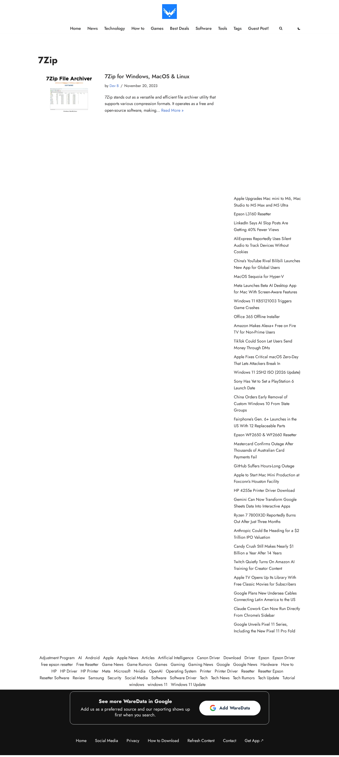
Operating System (181, 671)
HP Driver (68, 671)
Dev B (114, 85)
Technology (114, 28)
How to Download (163, 741)
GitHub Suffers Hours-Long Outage (264, 466)
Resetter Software (54, 678)
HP (54, 671)
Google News (245, 664)
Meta (106, 671)
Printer (205, 671)
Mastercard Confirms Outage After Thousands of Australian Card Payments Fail (263, 450)
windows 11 (157, 685)
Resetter (248, 671)
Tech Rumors (244, 678)
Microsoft (122, 671)
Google (223, 664)
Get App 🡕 (254, 741)
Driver (249, 658)
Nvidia (140, 671)
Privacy (133, 741)
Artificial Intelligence (175, 658)
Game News (112, 664)
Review (79, 678)
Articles (148, 658)
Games (157, 28)
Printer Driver (226, 671)
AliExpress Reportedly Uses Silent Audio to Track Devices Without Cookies (262, 245)
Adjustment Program (57, 658)
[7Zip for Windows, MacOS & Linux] (69, 93)
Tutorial (288, 678)
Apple (108, 658)
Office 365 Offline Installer (257, 317)
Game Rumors (139, 664)
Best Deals (179, 28)
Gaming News (200, 664)
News (92, 28)
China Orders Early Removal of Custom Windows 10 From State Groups (261, 403)
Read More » (172, 110)
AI (80, 658)
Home (75, 28)
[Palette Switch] (299, 28)
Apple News (127, 658)
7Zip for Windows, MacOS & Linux (147, 76)
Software (204, 28)
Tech (204, 678)
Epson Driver (284, 658)
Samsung (96, 678)
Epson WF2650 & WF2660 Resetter (265, 435)
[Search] (280, 28)
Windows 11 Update (188, 685)
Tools (222, 28)
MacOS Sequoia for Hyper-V (259, 276)
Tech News (220, 678)
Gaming (178, 664)
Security (114, 678)
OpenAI (155, 671)
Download (232, 658)
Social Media (136, 678)
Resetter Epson (270, 671)
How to (137, 28)
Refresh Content (200, 741)
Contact (229, 741)
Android (92, 658)
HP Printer (89, 671)
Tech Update (268, 678)
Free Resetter (87, 664)
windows (136, 685)
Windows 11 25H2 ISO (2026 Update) (267, 372)
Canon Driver (208, 658)
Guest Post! (258, 28)
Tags (238, 28)
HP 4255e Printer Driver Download (264, 490)
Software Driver (183, 678)
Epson (264, 658)
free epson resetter (57, 664)
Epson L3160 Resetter (252, 214)
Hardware (269, 664)
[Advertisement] (267, 117)
